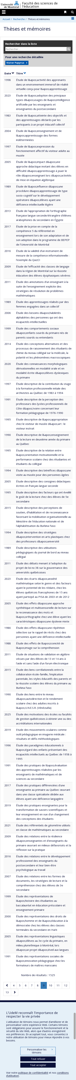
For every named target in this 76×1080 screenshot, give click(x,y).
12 (67, 985)
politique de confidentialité (33, 1072)
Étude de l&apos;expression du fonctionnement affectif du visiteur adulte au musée (43, 151)
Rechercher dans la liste (21, 43)
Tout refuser (38, 1059)
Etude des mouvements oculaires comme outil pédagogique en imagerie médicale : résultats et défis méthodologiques (41, 734)
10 (51, 985)
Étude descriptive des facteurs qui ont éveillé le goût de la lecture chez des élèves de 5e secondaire (43, 497)
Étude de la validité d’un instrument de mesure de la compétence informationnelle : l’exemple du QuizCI (42, 255)
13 (8, 992)
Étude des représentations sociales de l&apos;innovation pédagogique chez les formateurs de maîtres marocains (40, 960)
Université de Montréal (10, 4)
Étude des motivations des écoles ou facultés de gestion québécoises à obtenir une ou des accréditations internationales (44, 719)
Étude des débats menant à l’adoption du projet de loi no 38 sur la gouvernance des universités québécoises (42, 568)
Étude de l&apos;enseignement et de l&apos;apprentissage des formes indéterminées (39, 135)
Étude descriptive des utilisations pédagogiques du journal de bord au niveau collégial (42, 552)
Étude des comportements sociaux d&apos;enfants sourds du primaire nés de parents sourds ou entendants (42, 333)
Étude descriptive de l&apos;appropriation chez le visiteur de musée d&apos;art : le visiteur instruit (42, 424)
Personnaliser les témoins (40, 1051)
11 (59, 985)
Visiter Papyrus (15, 62)
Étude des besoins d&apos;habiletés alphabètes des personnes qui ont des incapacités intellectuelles (39, 317)
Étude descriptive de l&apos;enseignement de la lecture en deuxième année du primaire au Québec (43, 439)
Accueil (6, 19)
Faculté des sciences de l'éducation (40, 5)
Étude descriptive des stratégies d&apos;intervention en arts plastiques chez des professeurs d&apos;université (43, 537)
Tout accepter (38, 1065)
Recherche (19, 19)
